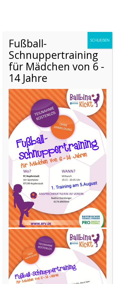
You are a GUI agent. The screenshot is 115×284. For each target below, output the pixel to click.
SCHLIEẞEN (100, 40)
